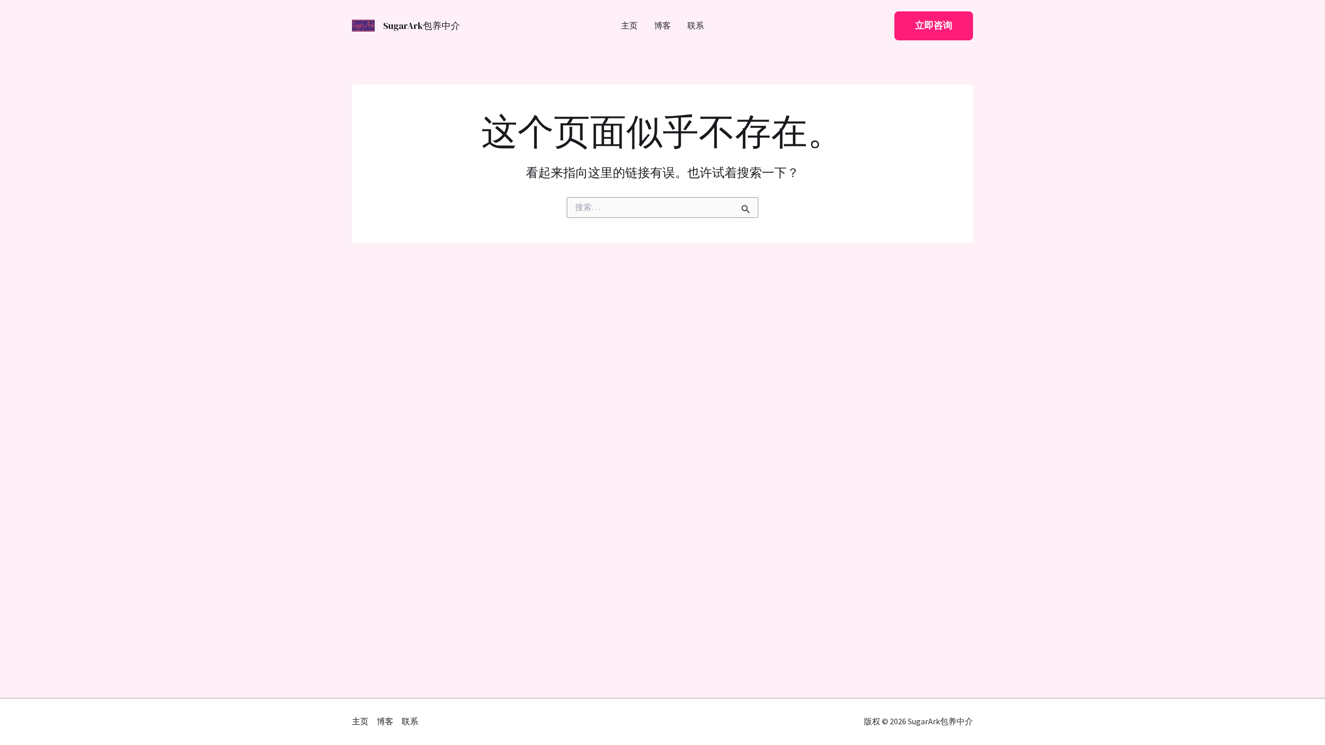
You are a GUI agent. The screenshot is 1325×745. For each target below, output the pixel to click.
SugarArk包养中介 (421, 25)
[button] (933, 25)
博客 (662, 26)
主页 (629, 26)
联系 (695, 26)
